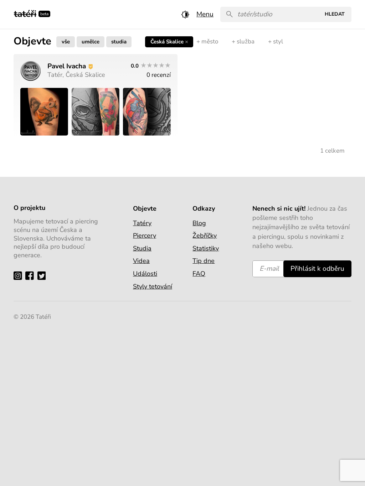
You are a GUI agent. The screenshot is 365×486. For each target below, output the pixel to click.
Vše (66, 41)
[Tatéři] (25, 13)
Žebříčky (204, 235)
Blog (199, 223)
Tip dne (203, 261)
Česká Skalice (169, 41)
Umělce (90, 41)
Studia (119, 41)
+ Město (207, 41)
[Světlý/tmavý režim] (185, 14)
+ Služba (243, 41)
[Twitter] (43, 275)
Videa (141, 261)
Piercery (144, 235)
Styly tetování (152, 286)
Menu (205, 14)
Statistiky (205, 248)
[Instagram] (19, 275)
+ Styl (275, 41)
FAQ (198, 273)
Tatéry (142, 223)
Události (145, 273)
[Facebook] (31, 275)
